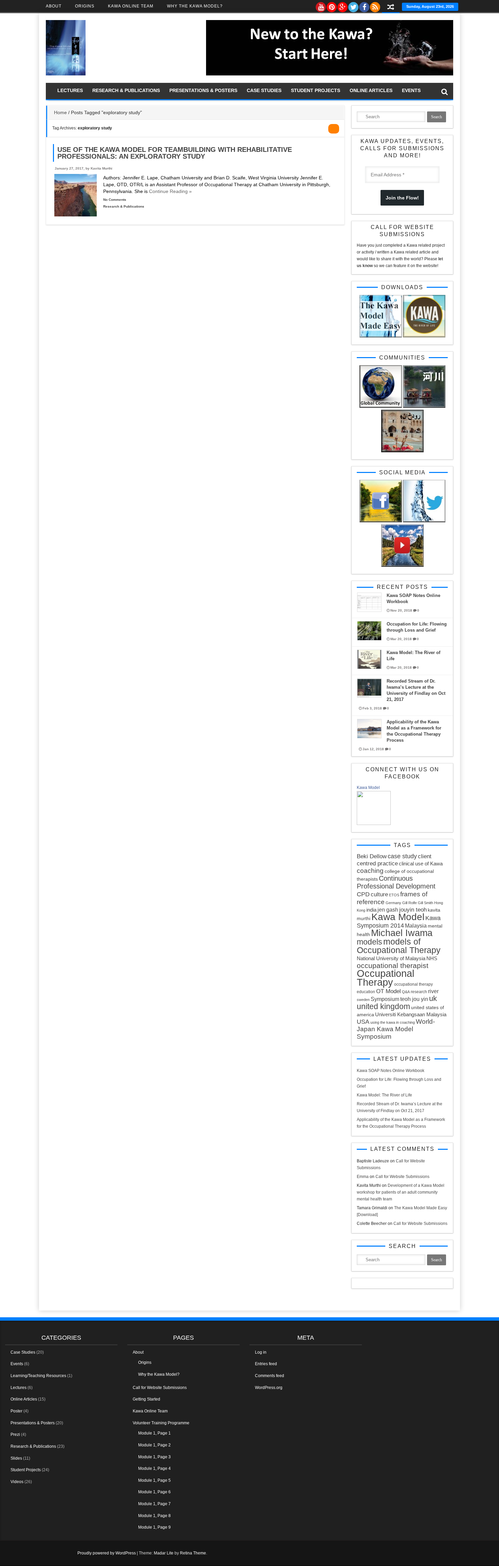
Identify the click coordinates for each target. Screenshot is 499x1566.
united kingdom (383, 1006)
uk (433, 998)
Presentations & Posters (203, 90)
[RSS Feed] (374, 5)
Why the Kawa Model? (195, 6)
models (369, 941)
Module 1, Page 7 (154, 1503)
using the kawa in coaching (392, 1022)
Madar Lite (163, 1553)
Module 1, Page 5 (154, 1480)
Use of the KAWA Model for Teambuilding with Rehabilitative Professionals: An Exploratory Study (174, 153)
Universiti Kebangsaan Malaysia (410, 1014)
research (419, 991)
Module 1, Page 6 (154, 1492)
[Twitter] (353, 5)
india (371, 910)
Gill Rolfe (409, 903)
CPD (363, 894)
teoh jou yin (414, 999)
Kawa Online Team (130, 6)
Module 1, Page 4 (154, 1468)
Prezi (15, 1434)
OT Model (388, 991)
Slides (16, 1458)
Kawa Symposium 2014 (399, 921)
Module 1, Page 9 (154, 1527)
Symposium (385, 999)
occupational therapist (392, 965)
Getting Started (146, 1399)
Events (411, 90)
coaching (370, 870)
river (433, 991)
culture (379, 894)
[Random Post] (391, 7)
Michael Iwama (401, 933)
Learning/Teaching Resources (38, 1375)
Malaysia (416, 925)
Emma (363, 1176)
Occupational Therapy (385, 978)
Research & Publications (126, 90)
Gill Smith (425, 903)
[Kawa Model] (374, 823)
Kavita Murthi (101, 168)
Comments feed (269, 1375)
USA (363, 1021)
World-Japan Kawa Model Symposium (396, 1029)
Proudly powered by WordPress (106, 1553)
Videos (17, 1481)
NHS (431, 958)
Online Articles (371, 90)
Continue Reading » (170, 191)
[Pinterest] (331, 5)
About (53, 6)
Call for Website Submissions (402, 1176)
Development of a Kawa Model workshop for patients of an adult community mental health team (400, 1192)
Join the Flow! (402, 197)
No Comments (114, 199)
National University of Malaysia (391, 958)
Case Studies (264, 90)
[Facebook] (363, 5)
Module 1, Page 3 (154, 1457)
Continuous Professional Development (396, 882)
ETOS (394, 895)
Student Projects (315, 90)
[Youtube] (320, 5)
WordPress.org (268, 1387)
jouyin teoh (413, 910)
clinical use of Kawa (421, 863)
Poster (16, 1411)
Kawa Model (368, 787)
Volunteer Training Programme (161, 1423)
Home (60, 112)
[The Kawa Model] (66, 74)
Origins (84, 6)
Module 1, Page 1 (154, 1433)
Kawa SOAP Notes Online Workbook (390, 1070)
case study (402, 856)
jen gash (387, 910)
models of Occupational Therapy (399, 946)
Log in (260, 1352)
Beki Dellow (372, 856)
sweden (363, 1000)
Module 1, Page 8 (154, 1515)
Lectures (70, 90)
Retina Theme (193, 1553)
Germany (393, 903)
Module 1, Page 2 (154, 1445)
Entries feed (266, 1363)
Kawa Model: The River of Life (384, 1095)
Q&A (406, 992)
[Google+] (342, 5)
